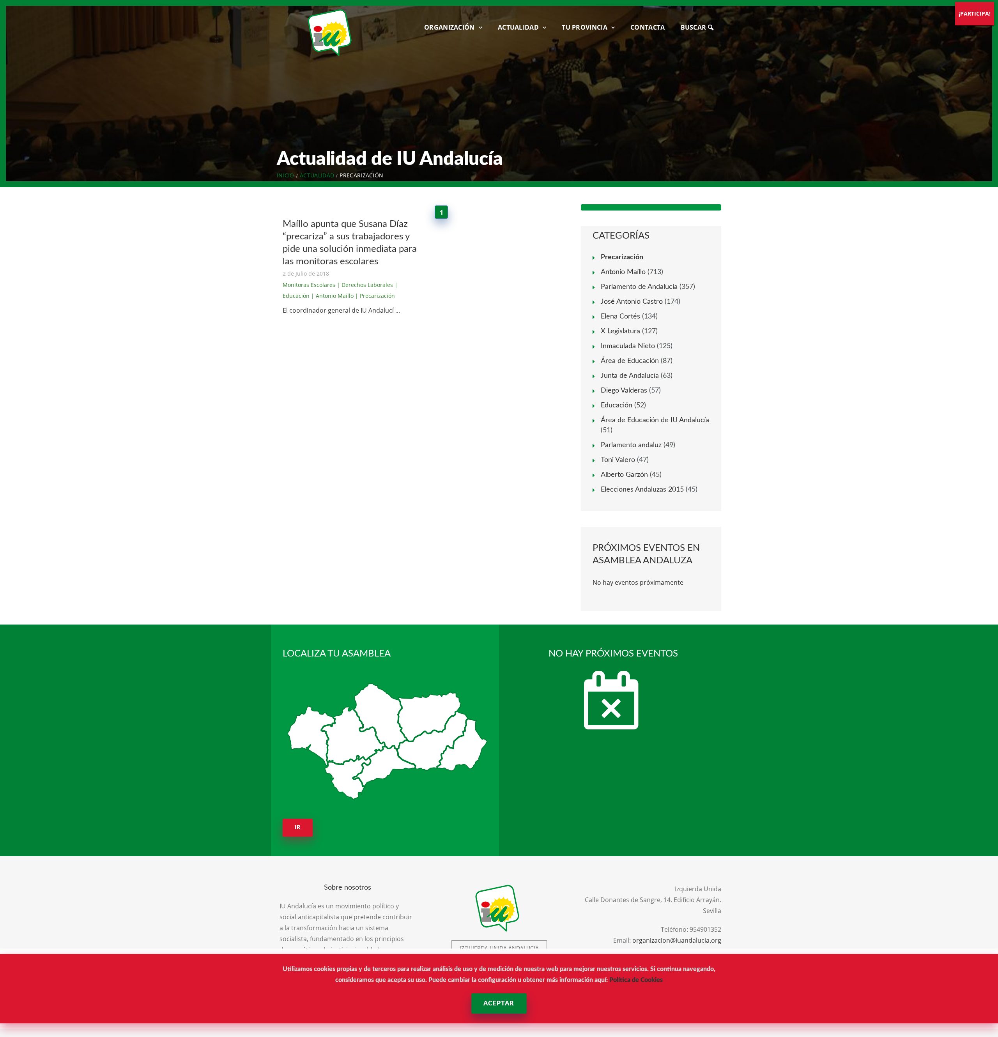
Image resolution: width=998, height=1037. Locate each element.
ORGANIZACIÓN (449, 27)
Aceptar (498, 1003)
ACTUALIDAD (518, 27)
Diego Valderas (624, 390)
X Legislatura (620, 331)
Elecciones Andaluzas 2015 (642, 489)
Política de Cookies (636, 980)
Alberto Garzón (624, 474)
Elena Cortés (620, 316)
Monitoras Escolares (309, 284)
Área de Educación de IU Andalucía (655, 420)
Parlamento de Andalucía (639, 286)
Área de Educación (630, 361)
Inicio (285, 175)
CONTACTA (647, 27)
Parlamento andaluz (631, 445)
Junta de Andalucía (630, 375)
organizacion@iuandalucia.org (676, 940)
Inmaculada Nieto (628, 346)
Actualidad (317, 175)
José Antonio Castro (632, 301)
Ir (298, 827)
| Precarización (375, 295)
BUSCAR (694, 27)
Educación (616, 405)
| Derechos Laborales (365, 284)
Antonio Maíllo (623, 272)
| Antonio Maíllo (332, 295)
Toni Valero (618, 460)
